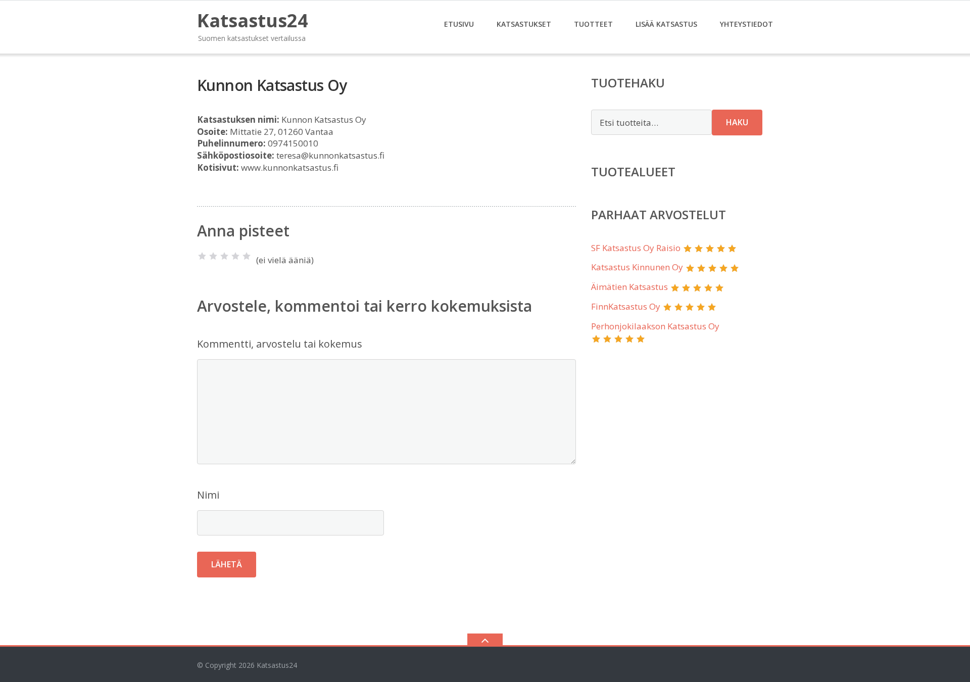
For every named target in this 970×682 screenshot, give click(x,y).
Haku (737, 122)
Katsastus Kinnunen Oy (637, 267)
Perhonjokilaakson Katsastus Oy (655, 326)
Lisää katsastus (666, 24)
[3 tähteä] (224, 256)
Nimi (208, 495)
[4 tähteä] (235, 256)
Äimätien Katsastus (629, 287)
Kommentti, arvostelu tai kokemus (279, 344)
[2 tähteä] (213, 256)
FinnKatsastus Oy (625, 306)
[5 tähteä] (246, 256)
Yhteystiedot (746, 24)
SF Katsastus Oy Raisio (636, 248)
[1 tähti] (202, 256)
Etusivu (459, 24)
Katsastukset (524, 24)
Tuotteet (593, 24)
